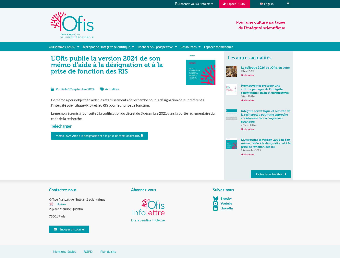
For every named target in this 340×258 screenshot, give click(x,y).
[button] (288, 3)
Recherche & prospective (155, 47)
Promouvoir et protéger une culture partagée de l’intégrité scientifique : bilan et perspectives (265, 89)
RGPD (88, 251)
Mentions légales (64, 251)
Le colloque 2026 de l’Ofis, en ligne (265, 67)
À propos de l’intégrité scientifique (106, 47)
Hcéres (61, 204)
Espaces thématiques (218, 47)
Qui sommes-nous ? (62, 47)
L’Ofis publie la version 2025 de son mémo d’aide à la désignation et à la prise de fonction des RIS (266, 143)
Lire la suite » (247, 75)
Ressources (188, 47)
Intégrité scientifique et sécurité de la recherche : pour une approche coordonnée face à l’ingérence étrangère (265, 116)
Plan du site (108, 251)
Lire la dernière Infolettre (148, 220)
